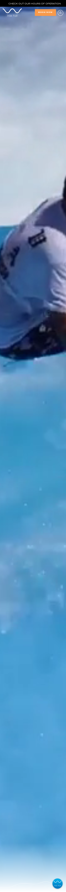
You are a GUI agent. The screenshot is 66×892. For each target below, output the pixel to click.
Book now (45, 12)
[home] (19, 12)
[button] (60, 12)
